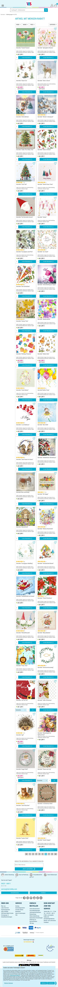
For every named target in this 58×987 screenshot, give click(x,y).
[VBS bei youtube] (34, 897)
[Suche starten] (46, 10)
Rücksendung (33, 914)
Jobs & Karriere (5, 908)
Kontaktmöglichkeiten (49, 918)
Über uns (3, 906)
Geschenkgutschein (20, 908)
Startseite (3, 14)
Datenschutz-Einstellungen (36, 918)
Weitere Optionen (8, 983)
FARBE (17, 24)
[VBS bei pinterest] (30, 897)
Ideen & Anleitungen (20, 913)
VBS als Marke (4, 911)
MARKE (25, 24)
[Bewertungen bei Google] (29, 941)
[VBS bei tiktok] (37, 897)
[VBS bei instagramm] (27, 897)
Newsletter (18, 911)
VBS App (32, 923)
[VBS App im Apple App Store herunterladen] (34, 965)
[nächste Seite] (55, 854)
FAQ (16, 915)
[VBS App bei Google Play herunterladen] (24, 965)
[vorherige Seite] (26, 854)
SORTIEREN (52, 24)
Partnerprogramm (5, 909)
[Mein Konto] (52, 5)
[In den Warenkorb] (33, 710)
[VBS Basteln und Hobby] (29, 4)
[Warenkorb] (55, 5)
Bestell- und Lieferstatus (50, 920)
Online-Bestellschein (35, 908)
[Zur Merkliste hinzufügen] (34, 29)
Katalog (17, 906)
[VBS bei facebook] (24, 897)
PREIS (31, 24)
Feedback (43, 892)
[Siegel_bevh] (8, 949)
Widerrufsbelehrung (34, 916)
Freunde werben (19, 909)
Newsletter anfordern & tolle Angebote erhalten (29, 861)
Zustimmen (51, 983)
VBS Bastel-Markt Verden (7, 913)
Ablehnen (43, 983)
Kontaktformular (15, 892)
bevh (9, 946)
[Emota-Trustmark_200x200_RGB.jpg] (50, 948)
